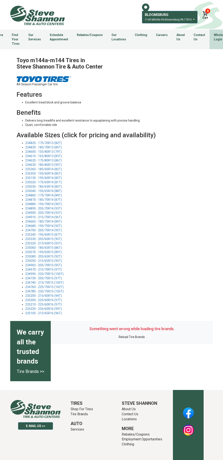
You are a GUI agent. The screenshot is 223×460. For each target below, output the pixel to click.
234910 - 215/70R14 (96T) (43, 217)
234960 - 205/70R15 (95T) (43, 265)
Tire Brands (79, 414)
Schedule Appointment (59, 37)
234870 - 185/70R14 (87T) (43, 199)
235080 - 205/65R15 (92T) (43, 256)
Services (77, 429)
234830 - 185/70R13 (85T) (43, 147)
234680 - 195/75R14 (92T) (43, 226)
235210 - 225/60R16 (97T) (43, 304)
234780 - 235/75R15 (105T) (44, 291)
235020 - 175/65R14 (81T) (43, 182)
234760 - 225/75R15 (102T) (44, 287)
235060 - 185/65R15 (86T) (43, 247)
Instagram (188, 427)
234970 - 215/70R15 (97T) (43, 269)
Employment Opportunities (142, 439)
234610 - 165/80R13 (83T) (43, 156)
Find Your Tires (16, 39)
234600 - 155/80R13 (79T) (43, 151)
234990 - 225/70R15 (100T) (44, 274)
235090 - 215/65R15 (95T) (43, 261)
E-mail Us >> (35, 426)
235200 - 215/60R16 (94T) (43, 295)
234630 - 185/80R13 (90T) (43, 164)
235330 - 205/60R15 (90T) (43, 239)
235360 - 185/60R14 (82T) (43, 169)
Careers (162, 35)
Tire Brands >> (30, 371)
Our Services (34, 37)
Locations (129, 419)
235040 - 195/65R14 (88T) (43, 191)
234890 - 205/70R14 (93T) (43, 208)
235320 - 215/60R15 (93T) (43, 243)
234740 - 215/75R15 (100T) (44, 282)
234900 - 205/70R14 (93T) (43, 213)
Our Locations (119, 37)
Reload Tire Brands (132, 337)
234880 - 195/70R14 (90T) (43, 204)
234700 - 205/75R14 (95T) (43, 230)
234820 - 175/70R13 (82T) (43, 143)
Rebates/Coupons (90, 35)
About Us (180, 37)
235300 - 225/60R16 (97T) (43, 300)
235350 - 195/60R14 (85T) (43, 173)
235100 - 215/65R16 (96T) (43, 313)
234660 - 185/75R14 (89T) (43, 221)
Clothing (141, 35)
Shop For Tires (82, 409)
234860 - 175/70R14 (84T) (43, 195)
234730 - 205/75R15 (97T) (43, 278)
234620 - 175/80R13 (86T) (43, 160)
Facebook (188, 410)
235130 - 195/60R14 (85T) (43, 178)
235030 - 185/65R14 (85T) (43, 186)
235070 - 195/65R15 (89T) (43, 252)
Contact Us (199, 37)
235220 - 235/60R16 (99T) (43, 309)
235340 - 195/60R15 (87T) (43, 234)
